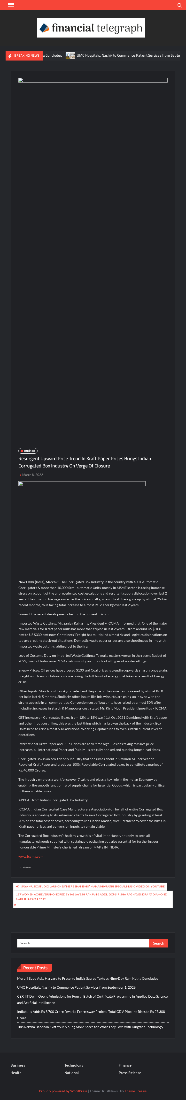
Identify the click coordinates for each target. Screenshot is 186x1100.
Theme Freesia (136, 1091)
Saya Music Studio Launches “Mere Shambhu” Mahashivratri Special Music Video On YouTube (93, 886)
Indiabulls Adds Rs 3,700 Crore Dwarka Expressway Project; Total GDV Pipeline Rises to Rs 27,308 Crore (91, 1014)
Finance (125, 1065)
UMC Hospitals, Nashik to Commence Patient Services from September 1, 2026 (76, 987)
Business (29, 450)
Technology (73, 1065)
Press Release (130, 1072)
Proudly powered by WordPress (63, 1091)
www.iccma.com (30, 856)
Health (16, 1072)
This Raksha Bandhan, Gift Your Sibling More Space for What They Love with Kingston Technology (90, 1027)
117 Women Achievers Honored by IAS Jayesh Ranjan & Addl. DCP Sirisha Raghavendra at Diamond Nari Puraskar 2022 (91, 897)
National (71, 1072)
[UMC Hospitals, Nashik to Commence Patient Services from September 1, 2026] (60, 55)
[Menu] (10, 5)
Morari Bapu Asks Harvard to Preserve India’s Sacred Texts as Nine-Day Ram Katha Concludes (87, 978)
